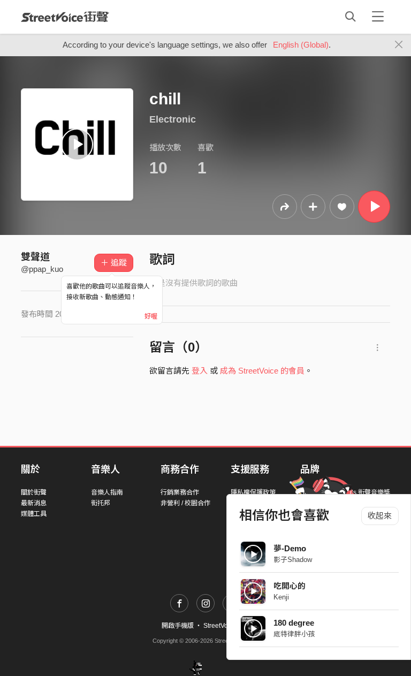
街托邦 (100, 503)
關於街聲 (34, 492)
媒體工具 (34, 514)
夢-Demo (289, 548)
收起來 (380, 515)
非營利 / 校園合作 (185, 503)
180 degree (293, 622)
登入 (200, 370)
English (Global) (301, 44)
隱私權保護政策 (253, 492)
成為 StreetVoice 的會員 (262, 370)
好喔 (150, 316)
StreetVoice (65, 16)
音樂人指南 (107, 492)
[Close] (399, 45)
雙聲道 (35, 257)
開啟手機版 (178, 625)
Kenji (281, 597)
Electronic (172, 119)
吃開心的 (289, 585)
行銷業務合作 (180, 492)
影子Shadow (292, 560)
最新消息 (34, 503)
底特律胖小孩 (294, 634)
